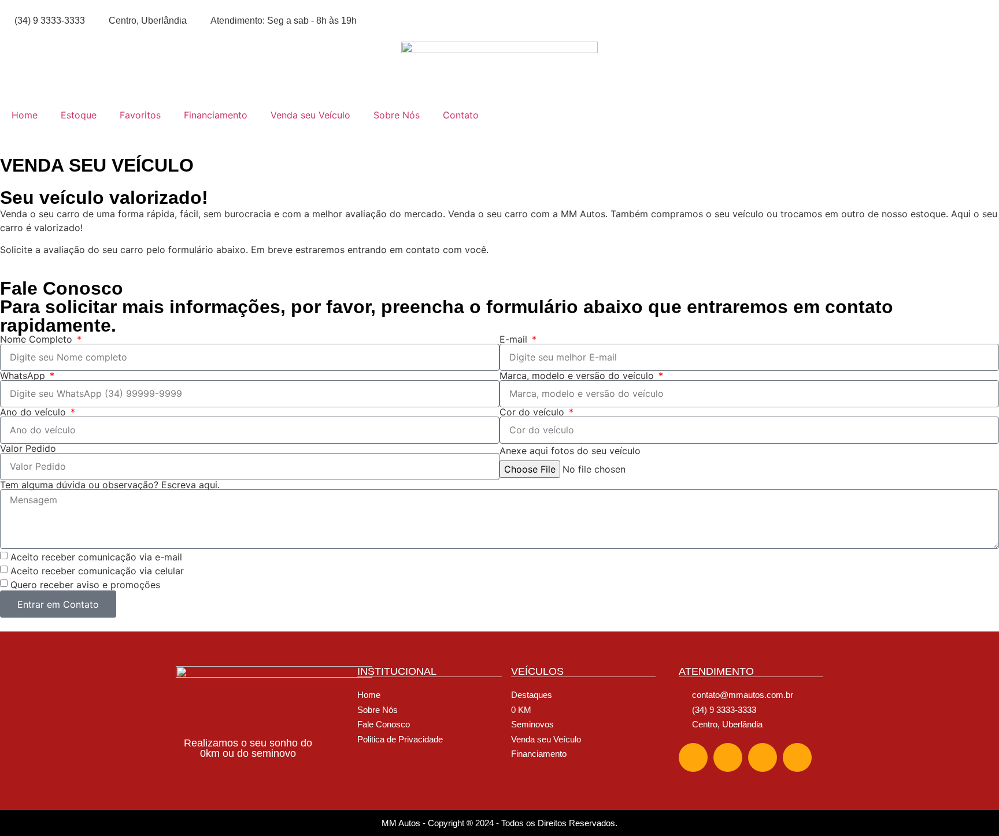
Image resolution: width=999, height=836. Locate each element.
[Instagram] (727, 757)
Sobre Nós (396, 115)
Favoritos (140, 115)
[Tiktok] (762, 757)
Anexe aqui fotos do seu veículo (570, 450)
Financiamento (215, 115)
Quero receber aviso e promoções (85, 584)
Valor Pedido (28, 448)
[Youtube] (797, 757)
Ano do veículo (34, 412)
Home (25, 115)
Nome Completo (37, 339)
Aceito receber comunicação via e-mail (96, 557)
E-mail (515, 339)
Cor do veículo (533, 412)
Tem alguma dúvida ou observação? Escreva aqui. (110, 484)
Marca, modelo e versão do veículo (578, 375)
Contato (461, 115)
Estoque (79, 115)
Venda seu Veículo (310, 115)
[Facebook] (693, 757)
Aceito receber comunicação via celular (97, 571)
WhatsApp (24, 375)
